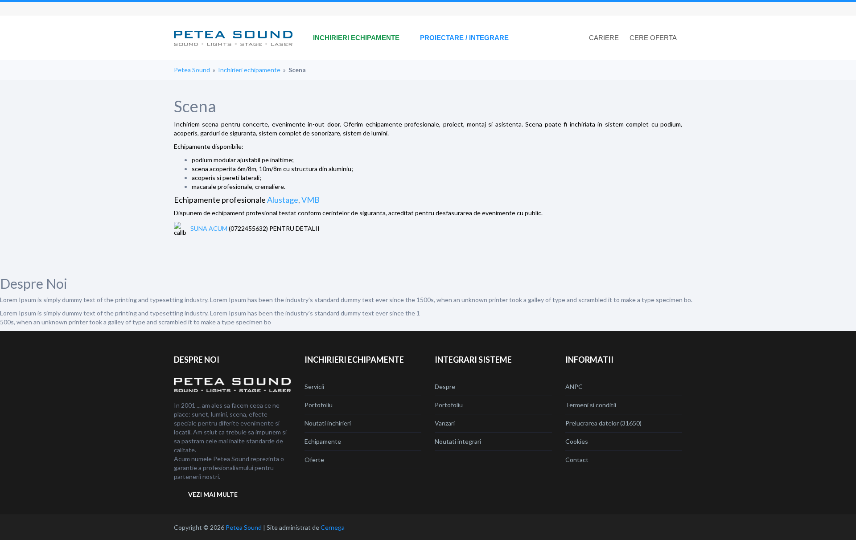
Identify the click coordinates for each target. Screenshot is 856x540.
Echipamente (323, 441)
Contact (576, 459)
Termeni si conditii (590, 405)
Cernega (333, 527)
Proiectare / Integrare (464, 37)
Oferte (314, 459)
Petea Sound (192, 70)
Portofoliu (319, 405)
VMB (310, 200)
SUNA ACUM (208, 228)
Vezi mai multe (213, 494)
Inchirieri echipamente (356, 37)
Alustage (282, 200)
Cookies (576, 441)
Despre (445, 386)
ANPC (574, 386)
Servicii (314, 386)
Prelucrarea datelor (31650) (603, 423)
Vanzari (445, 423)
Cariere (604, 37)
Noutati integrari (458, 441)
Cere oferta (653, 37)
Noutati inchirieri (328, 423)
